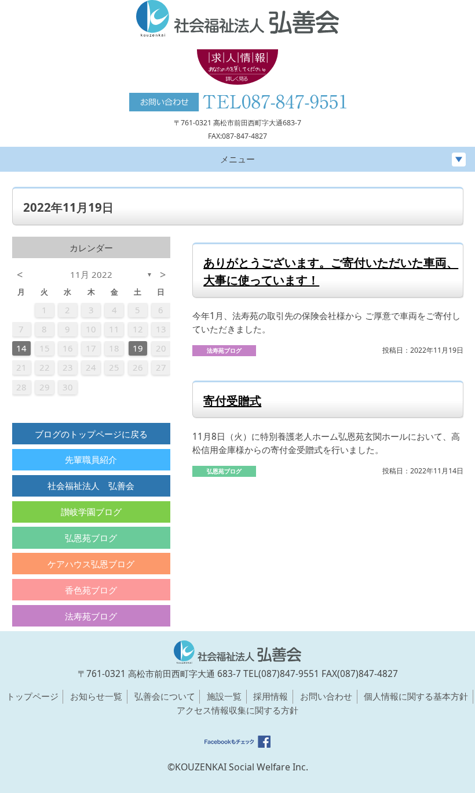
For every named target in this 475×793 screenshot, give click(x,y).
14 (21, 348)
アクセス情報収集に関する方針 (237, 710)
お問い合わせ (326, 696)
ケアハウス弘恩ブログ (91, 563)
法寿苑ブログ (91, 616)
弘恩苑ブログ (91, 537)
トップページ (32, 696)
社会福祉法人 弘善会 (91, 485)
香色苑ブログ (91, 590)
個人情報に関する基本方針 (416, 696)
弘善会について (164, 696)
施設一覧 (224, 696)
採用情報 (270, 696)
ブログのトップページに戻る (91, 434)
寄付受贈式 (232, 400)
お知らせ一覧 (96, 696)
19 (138, 348)
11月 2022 (91, 274)
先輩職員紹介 (91, 459)
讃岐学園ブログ (91, 511)
